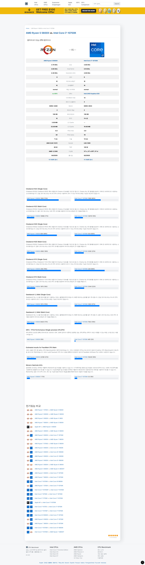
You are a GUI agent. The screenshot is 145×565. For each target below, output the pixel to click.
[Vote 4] (115, 535)
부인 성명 (100, 556)
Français (77, 562)
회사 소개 (100, 550)
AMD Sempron (78, 556)
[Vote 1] (109, 535)
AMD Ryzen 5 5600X (37, 33)
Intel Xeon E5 (54, 554)
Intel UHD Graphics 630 (91, 93)
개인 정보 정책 (102, 554)
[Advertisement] (72, 19)
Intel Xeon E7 (54, 556)
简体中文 (55, 562)
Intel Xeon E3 (54, 552)
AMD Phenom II (78, 552)
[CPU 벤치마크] (26, 4)
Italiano (83, 562)
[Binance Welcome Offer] (29, 10)
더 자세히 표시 (53, 159)
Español (72, 562)
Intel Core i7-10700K (64, 33)
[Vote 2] (111, 535)
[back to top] (142, 562)
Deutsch (67, 562)
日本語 (46, 562)
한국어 (50, 562)
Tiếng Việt (61, 562)
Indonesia (103, 562)
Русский (97, 562)
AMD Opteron (78, 550)
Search (117, 4)
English (41, 562)
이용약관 (100, 558)
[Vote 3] (113, 535)
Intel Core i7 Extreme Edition (59, 550)
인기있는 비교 (78, 558)
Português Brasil (89, 562)
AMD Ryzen (77, 554)
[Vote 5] (117, 535)
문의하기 (100, 552)
